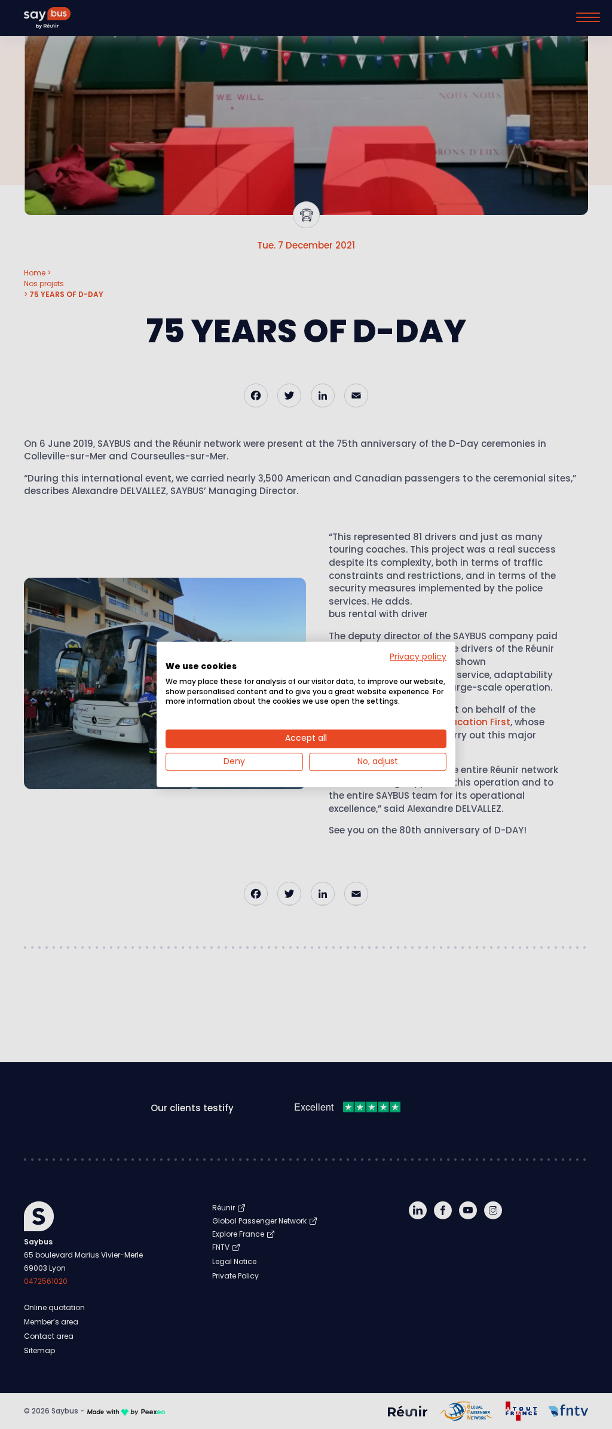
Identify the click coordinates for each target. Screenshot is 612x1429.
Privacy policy (418, 657)
